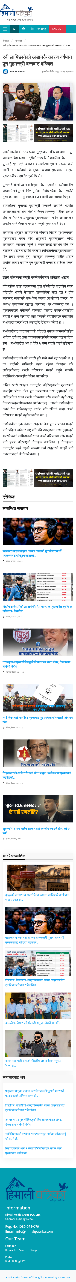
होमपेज (6, 41)
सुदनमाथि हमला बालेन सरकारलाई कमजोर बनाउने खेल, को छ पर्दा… (36, 831)
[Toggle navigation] (5, 29)
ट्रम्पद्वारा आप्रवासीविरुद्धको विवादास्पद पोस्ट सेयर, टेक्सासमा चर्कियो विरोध (36, 664)
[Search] (14, 29)
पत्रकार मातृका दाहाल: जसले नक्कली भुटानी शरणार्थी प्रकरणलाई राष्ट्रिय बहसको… (32, 553)
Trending (40, 29)
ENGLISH (57, 29)
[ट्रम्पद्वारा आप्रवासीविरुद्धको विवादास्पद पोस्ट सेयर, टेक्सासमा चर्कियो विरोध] (38, 642)
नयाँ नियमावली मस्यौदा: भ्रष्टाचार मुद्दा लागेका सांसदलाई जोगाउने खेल (38, 720)
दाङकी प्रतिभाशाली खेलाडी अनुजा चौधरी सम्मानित (33, 1023)
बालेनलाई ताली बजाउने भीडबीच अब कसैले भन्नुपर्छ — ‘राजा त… (35, 1063)
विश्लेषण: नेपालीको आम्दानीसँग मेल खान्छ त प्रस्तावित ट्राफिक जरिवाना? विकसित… (37, 609)
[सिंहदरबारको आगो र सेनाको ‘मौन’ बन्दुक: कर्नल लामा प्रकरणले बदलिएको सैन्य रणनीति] (38, 753)
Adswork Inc (64, 1277)
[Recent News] (23, 29)
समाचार (18, 41)
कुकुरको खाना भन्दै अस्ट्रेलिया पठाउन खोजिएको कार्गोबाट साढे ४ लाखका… (37, 898)
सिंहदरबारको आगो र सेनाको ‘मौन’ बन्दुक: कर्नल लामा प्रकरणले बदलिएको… (37, 775)
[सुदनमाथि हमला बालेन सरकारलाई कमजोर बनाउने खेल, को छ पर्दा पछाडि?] (38, 808)
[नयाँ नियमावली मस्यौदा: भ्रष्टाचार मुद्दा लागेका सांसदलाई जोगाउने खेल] (38, 697)
